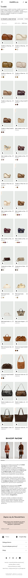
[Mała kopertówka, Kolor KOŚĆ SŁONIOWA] (15, 297)
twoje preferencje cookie (14, 566)
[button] (24, 23)
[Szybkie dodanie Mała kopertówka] (2, 291)
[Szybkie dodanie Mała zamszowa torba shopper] (2, 344)
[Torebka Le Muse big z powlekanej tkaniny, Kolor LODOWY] (3, 49)
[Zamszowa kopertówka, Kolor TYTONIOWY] (1, 378)
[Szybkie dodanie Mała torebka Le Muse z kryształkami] (16, 125)
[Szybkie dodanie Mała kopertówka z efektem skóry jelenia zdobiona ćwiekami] (2, 318)
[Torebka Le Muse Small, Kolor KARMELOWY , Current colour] (1, 132)
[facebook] (9, 558)
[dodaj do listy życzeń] (13, 46)
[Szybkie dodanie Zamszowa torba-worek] (16, 371)
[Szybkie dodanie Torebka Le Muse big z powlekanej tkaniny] (2, 43)
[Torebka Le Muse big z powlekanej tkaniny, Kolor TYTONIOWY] (15, 49)
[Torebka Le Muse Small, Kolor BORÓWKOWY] (3, 132)
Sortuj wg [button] (17, 23)
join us (17, 568)
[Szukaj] (23, 2)
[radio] (8, 19)
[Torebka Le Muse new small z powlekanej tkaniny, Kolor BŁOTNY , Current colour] (17, 187)
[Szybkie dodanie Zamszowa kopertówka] (16, 344)
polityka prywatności (19, 562)
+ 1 (6, 214)
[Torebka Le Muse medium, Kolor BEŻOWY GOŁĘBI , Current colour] (15, 77)
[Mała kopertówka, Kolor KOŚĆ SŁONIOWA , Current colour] (1, 297)
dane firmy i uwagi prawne (9, 568)
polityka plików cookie (14, 564)
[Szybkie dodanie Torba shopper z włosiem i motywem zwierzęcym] (2, 424)
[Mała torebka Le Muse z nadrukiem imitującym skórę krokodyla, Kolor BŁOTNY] (3, 214)
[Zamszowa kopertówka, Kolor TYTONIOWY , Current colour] (15, 350)
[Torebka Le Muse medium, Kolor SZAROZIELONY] (17, 77)
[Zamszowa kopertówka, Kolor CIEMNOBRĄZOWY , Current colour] (3, 378)
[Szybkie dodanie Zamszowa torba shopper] (16, 424)
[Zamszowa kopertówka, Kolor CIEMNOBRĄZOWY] (17, 350)
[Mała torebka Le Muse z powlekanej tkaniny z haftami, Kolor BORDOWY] (3, 159)
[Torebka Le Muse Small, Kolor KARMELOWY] (15, 104)
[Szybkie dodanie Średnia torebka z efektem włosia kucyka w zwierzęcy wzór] (16, 399)
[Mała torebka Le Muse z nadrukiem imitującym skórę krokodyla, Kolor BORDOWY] (5, 214)
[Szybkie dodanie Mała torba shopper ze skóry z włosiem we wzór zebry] (16, 318)
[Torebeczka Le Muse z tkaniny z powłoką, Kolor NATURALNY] (3, 270)
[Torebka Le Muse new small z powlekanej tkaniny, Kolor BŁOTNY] (3, 187)
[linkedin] (20, 558)
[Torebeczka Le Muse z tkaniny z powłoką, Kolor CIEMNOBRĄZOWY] (15, 270)
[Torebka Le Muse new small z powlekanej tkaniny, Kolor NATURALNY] (15, 187)
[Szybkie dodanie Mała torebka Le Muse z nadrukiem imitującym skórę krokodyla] (2, 208)
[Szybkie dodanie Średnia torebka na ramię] (2, 399)
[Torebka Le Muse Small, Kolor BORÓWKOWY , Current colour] (17, 104)
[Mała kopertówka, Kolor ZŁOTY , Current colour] (17, 297)
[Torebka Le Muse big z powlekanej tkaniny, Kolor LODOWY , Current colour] (17, 49)
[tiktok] (16, 558)
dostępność (22, 568)
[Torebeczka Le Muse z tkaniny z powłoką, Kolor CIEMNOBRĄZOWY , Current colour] (1, 270)
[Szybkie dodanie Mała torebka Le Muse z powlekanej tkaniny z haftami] (2, 153)
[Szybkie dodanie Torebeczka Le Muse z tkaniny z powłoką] (2, 263)
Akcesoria (4, 23)
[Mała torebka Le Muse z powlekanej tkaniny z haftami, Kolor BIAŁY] (15, 159)
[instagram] (6, 558)
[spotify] (13, 558)
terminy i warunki (9, 562)
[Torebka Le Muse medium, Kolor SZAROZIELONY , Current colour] (3, 77)
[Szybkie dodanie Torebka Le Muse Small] (16, 98)
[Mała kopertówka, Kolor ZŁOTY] (3, 297)
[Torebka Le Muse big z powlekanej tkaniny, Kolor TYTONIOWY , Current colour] (1, 49)
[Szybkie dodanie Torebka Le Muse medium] (2, 70)
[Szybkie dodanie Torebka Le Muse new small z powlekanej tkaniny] (2, 180)
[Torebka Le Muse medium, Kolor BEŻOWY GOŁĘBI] (1, 77)
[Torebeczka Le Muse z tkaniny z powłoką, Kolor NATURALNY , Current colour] (17, 270)
